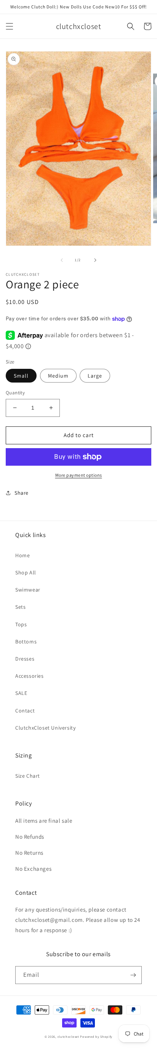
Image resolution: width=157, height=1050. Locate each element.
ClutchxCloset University (45, 727)
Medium (58, 375)
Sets (20, 606)
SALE (21, 693)
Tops (21, 624)
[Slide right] (95, 260)
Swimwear (27, 589)
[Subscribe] (133, 975)
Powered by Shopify (96, 1036)
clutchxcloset (68, 1036)
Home (22, 555)
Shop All (25, 572)
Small (21, 375)
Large (95, 375)
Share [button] (21, 492)
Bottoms (26, 641)
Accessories (29, 675)
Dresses (24, 658)
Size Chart (27, 775)
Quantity (15, 392)
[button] (9, 26)
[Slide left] (61, 260)
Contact (25, 710)
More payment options (78, 475)
